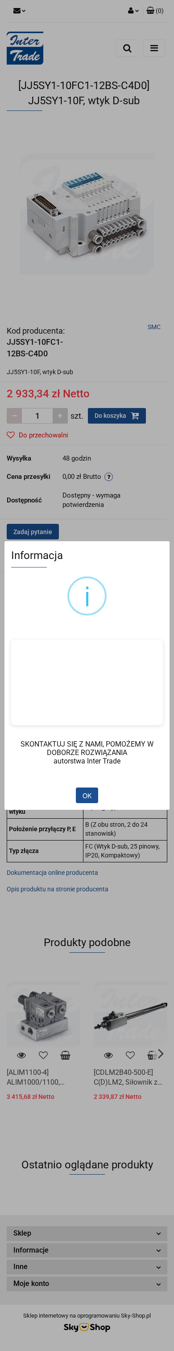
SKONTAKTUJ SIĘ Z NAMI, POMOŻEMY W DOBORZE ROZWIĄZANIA (87, 748)
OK (87, 795)
